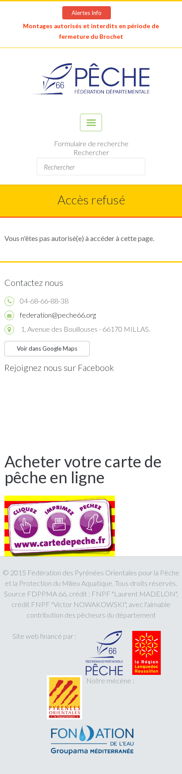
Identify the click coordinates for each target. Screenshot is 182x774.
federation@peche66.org (58, 315)
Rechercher (91, 152)
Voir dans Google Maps (47, 348)
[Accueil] (91, 81)
